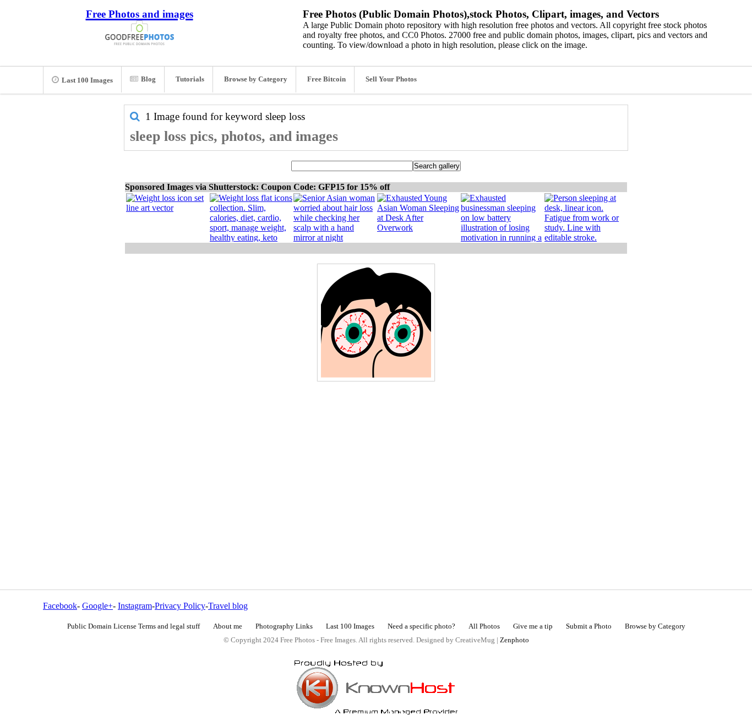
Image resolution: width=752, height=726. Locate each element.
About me (227, 626)
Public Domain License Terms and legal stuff (133, 626)
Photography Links (284, 626)
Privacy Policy (180, 605)
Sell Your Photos (391, 79)
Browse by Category (255, 79)
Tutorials (190, 79)
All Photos (484, 626)
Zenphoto (514, 640)
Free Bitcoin (326, 79)
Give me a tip (533, 626)
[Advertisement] (376, 462)
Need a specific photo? (421, 626)
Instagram (135, 605)
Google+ (97, 605)
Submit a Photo (589, 626)
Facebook (60, 605)
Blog (148, 79)
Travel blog (228, 605)
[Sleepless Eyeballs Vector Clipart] (376, 322)
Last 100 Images (87, 80)
